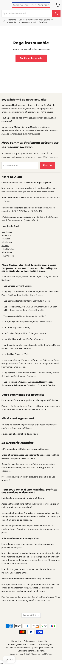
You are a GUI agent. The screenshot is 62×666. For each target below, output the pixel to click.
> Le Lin (5, 245)
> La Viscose (8, 255)
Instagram (29, 157)
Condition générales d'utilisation (21, 644)
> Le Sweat (7, 252)
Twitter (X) (40, 157)
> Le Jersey (7, 242)
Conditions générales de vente (31, 651)
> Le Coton (7, 235)
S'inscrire (47, 165)
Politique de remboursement (18, 647)
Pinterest (53, 157)
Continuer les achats (31, 58)
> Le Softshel (8, 249)
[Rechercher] (56, 13)
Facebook (19, 157)
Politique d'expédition (43, 647)
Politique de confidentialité (35, 641)
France (29, 615)
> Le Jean (6, 238)
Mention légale (45, 644)
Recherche (16, 641)
